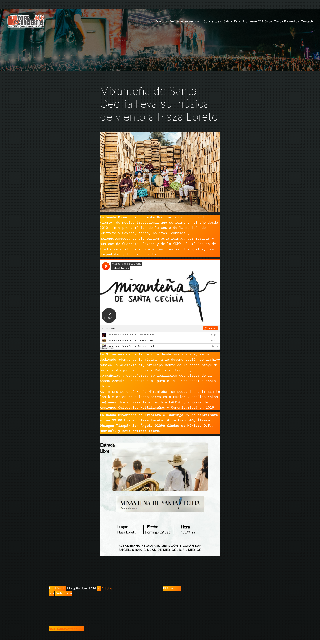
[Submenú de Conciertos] (221, 21)
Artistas (106, 588)
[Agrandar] (215, 137)
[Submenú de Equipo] (167, 21)
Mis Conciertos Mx (66, 629)
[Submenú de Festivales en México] (200, 21)
